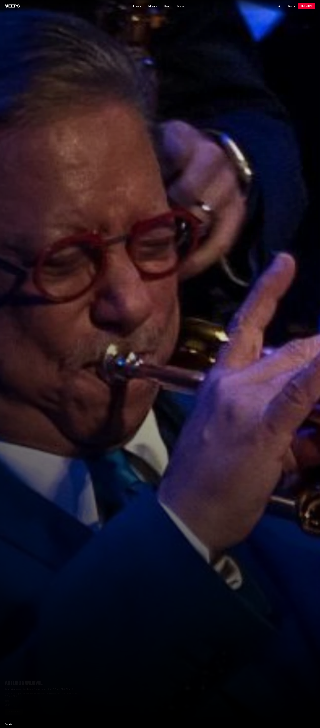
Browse (137, 6)
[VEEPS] (12, 5)
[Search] (279, 6)
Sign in (291, 6)
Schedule (152, 6)
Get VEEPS (306, 6)
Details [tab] (8, 724)
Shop (167, 6)
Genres (180, 6)
